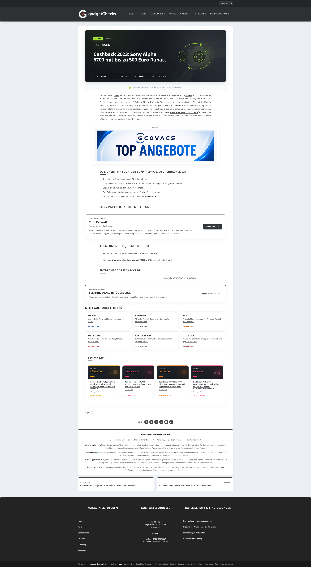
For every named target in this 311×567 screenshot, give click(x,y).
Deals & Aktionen (219, 14)
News (131, 14)
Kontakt (173, 564)
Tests (143, 14)
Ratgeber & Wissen (179, 14)
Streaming (201, 14)
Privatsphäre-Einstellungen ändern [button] (197, 521)
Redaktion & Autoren (144, 564)
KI (92, 412)
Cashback (178, 105)
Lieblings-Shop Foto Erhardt (184, 112)
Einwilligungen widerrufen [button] (194, 533)
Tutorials (81, 539)
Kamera (188, 95)
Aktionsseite (148, 196)
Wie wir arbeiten (161, 564)
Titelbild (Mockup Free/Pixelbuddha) (182, 278)
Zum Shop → (211, 227)
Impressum (208, 564)
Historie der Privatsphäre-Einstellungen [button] (199, 527)
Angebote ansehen (209, 293)
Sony (116, 95)
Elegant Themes (96, 564)
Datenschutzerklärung (192, 539)
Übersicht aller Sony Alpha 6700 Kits (129, 260)
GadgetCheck (157, 14)
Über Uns (130, 564)
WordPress (122, 564)
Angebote (82, 551)
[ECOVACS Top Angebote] (155, 146)
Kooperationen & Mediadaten (190, 564)
